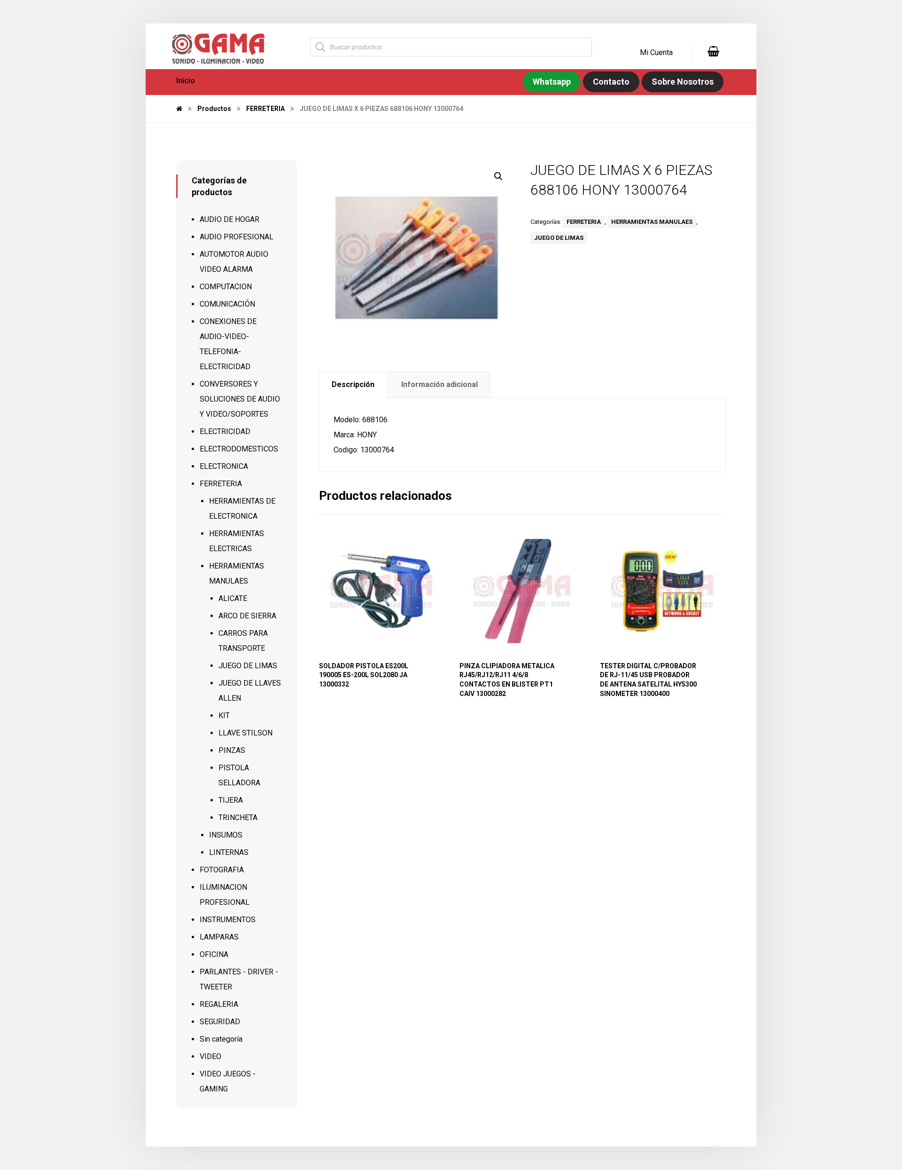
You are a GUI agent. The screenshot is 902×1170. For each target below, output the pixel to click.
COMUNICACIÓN (227, 304)
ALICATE (232, 598)
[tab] (353, 385)
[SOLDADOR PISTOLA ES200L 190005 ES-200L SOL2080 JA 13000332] (381, 591)
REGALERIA (219, 1004)
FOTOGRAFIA (222, 869)
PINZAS (231, 750)
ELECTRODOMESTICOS (239, 448)
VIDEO (210, 1056)
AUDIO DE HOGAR (229, 219)
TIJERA (230, 800)
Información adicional (439, 384)
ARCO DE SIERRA (247, 615)
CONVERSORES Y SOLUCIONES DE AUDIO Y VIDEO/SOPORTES (240, 399)
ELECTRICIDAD (225, 431)
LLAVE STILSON (245, 732)
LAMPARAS (219, 937)
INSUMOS (225, 834)
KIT (224, 715)
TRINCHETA (237, 817)
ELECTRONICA (224, 466)
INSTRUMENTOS (228, 919)
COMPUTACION (226, 286)
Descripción (353, 384)
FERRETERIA (584, 221)
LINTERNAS (229, 852)
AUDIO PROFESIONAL (236, 236)
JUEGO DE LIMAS (558, 237)
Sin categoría (221, 1039)
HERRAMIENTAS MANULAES (651, 221)
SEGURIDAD (220, 1021)
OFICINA (214, 954)
